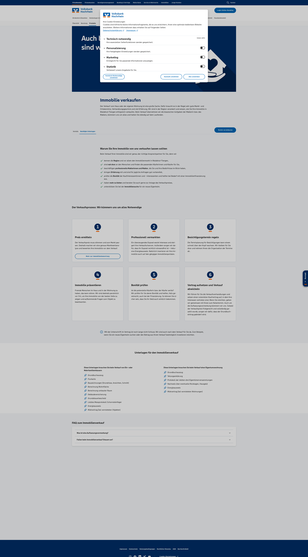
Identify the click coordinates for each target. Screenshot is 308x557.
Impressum (131, 30)
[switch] (202, 47)
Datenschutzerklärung (112, 30)
